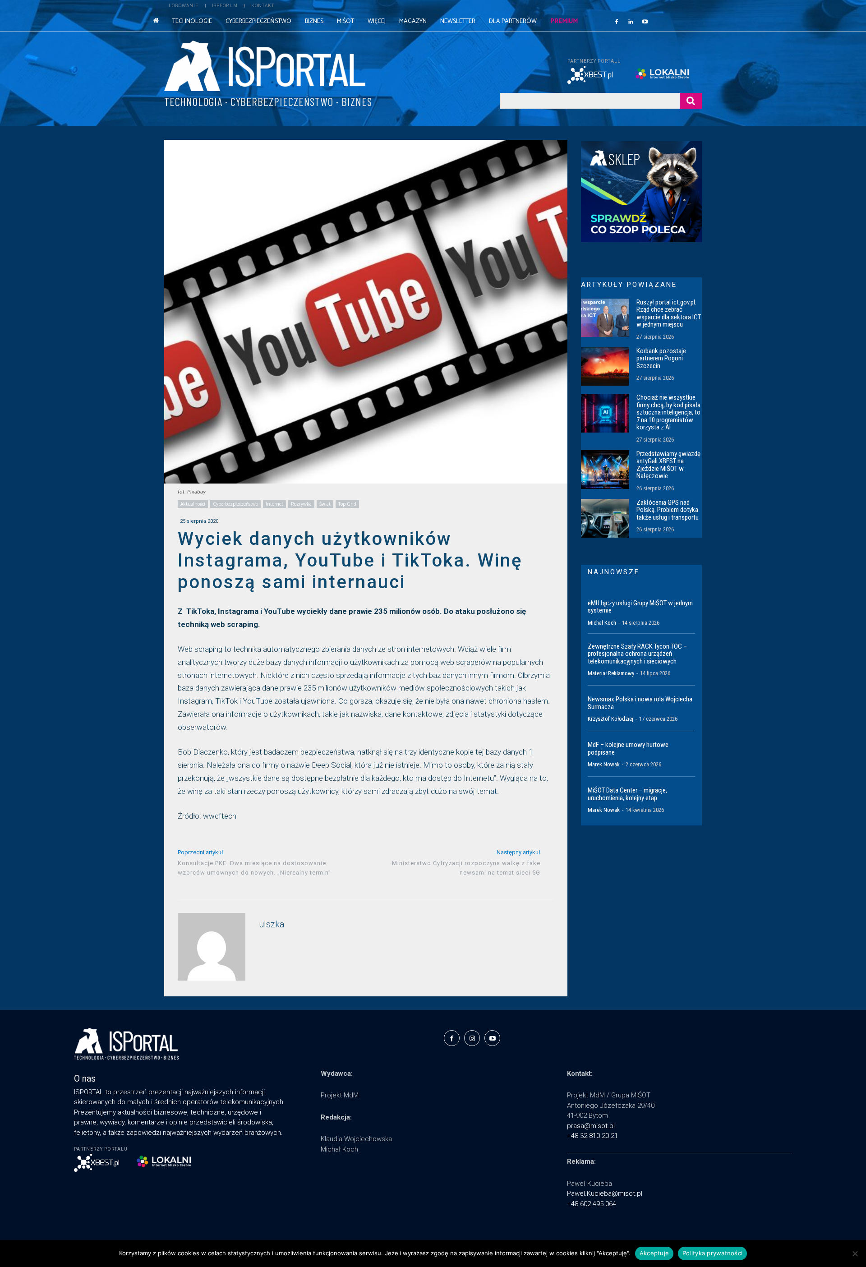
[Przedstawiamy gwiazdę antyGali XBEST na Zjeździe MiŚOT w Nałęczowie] (605, 469)
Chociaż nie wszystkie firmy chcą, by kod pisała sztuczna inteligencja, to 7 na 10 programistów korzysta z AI (668, 412)
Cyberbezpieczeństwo (235, 504)
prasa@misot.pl (591, 1126)
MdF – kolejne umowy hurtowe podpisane (628, 748)
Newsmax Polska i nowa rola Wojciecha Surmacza (640, 703)
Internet (274, 504)
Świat (325, 504)
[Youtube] (645, 21)
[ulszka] (211, 947)
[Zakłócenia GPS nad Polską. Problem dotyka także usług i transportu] (605, 518)
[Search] (691, 101)
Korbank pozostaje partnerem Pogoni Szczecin (661, 358)
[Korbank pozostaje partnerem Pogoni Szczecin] (605, 366)
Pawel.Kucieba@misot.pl (604, 1193)
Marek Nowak (604, 764)
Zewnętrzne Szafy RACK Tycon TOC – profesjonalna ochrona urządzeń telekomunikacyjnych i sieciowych (637, 653)
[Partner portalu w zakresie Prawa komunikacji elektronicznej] (668, 73)
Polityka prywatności (712, 1253)
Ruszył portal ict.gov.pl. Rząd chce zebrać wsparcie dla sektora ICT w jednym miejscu (668, 313)
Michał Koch (602, 622)
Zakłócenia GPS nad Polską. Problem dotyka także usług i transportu (667, 509)
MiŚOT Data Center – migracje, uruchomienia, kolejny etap (627, 794)
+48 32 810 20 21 (592, 1136)
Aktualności (192, 504)
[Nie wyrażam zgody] (854, 1253)
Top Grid (347, 504)
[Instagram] (472, 1038)
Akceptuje (654, 1253)
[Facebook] (617, 21)
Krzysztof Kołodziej (610, 718)
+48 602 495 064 (591, 1204)
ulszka (272, 924)
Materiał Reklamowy (611, 673)
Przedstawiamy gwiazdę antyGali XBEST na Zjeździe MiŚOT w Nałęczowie (668, 465)
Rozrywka (301, 504)
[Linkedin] (631, 21)
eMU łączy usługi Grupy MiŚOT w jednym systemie (640, 607)
